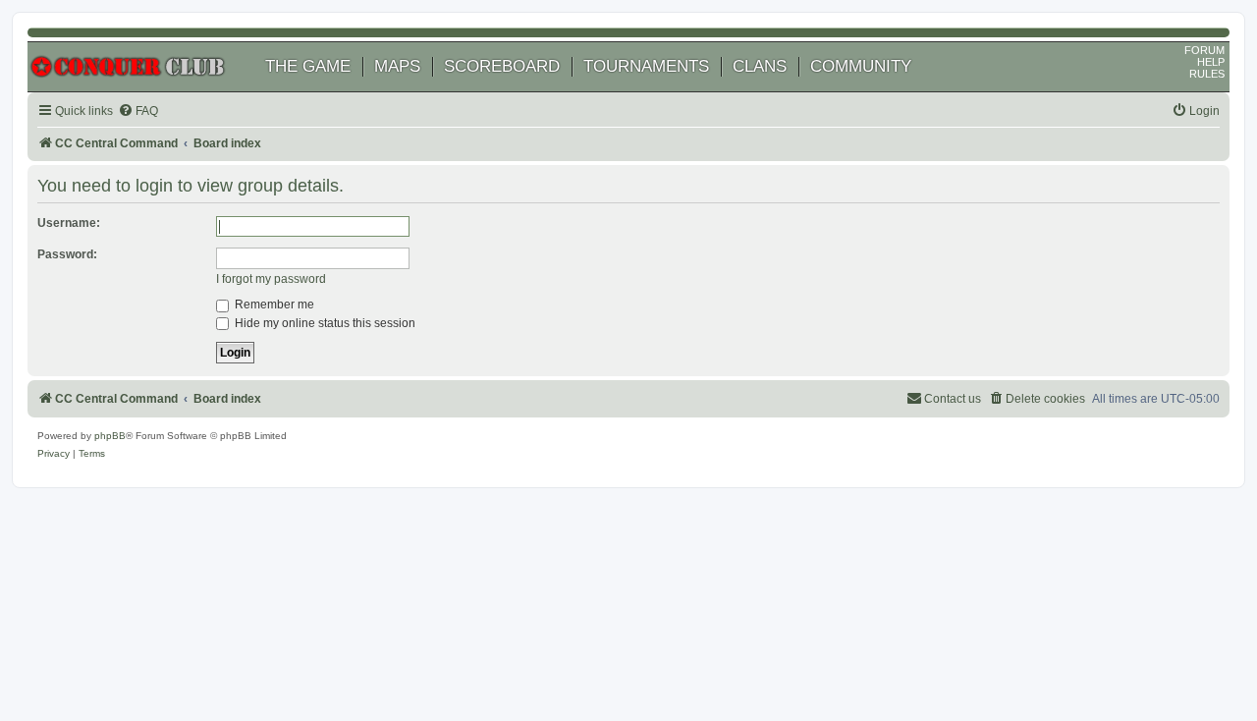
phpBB (110, 435)
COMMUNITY (860, 66)
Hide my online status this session (323, 323)
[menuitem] (138, 111)
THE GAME (308, 66)
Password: (67, 254)
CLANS (760, 66)
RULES (1207, 74)
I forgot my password (271, 279)
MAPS (397, 66)
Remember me (273, 304)
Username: (68, 223)
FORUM (1204, 50)
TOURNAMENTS (646, 66)
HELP (1211, 62)
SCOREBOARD (502, 66)
